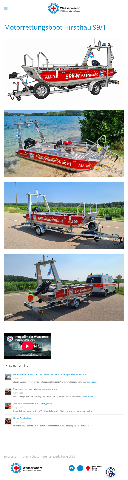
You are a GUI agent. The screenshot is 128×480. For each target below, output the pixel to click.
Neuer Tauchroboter (22, 418)
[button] (6, 8)
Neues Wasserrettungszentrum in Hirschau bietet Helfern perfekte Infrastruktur (50, 374)
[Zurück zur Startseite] (64, 8)
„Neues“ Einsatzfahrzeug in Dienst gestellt (32, 403)
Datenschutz (30, 456)
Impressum (11, 456)
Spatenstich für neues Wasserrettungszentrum (35, 389)
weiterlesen (91, 381)
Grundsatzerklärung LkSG (58, 456)
